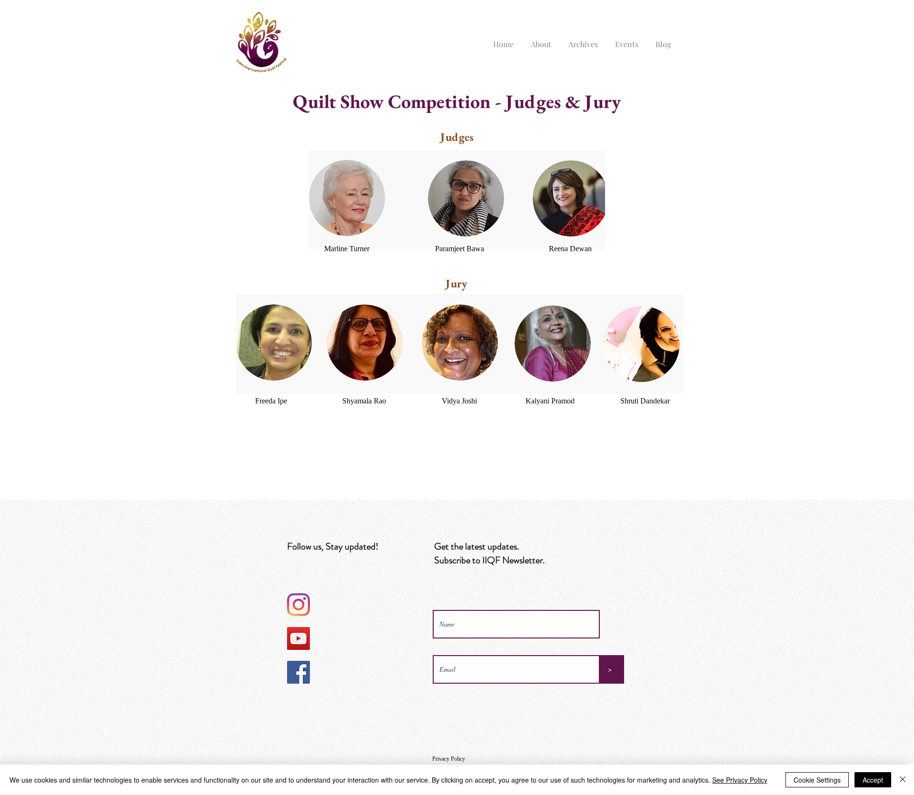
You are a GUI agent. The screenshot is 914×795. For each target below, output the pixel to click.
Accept (873, 780)
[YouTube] (298, 638)
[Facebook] (298, 672)
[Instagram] (298, 604)
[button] (541, 40)
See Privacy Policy (739, 780)
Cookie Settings (817, 780)
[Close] (902, 779)
